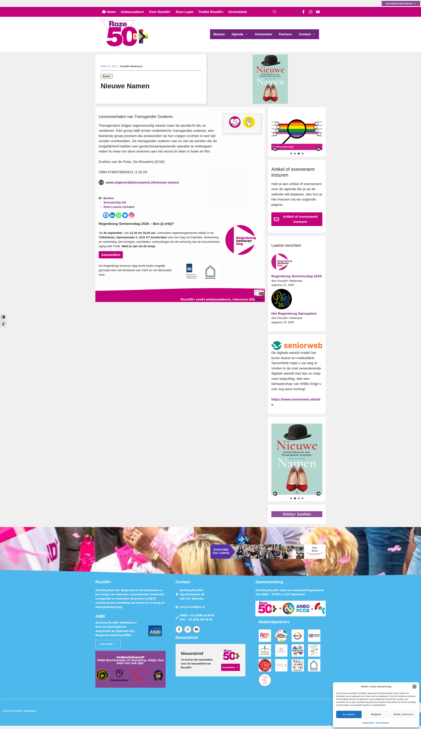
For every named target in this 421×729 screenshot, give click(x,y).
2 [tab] (295, 153)
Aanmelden (110, 255)
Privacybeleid (382, 723)
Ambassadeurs (132, 12)
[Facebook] (106, 215)
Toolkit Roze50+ (210, 12)
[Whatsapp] (119, 215)
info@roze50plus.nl (192, 607)
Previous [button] (275, 149)
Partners (285, 34)
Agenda (237, 34)
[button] (414, 686)
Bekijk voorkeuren (403, 714)
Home (111, 12)
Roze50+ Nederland (131, 66)
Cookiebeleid (368, 723)
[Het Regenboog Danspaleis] (281, 300)
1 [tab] (291, 153)
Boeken (106, 76)
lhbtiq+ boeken (297, 514)
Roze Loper (185, 12)
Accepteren (349, 714)
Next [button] (318, 149)
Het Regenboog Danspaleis (294, 313)
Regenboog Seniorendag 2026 (296, 276)
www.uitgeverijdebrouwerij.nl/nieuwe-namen (142, 182)
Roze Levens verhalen (119, 207)
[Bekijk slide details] (296, 132)
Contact (305, 34)
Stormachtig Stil (114, 202)
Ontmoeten (263, 34)
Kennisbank (237, 12)
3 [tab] (299, 153)
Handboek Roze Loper (283, 147)
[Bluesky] (125, 215)
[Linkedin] (112, 215)
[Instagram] (131, 215)
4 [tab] (302, 153)
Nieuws (219, 34)
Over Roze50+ (160, 12)
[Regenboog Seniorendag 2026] (281, 263)
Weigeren (376, 714)
